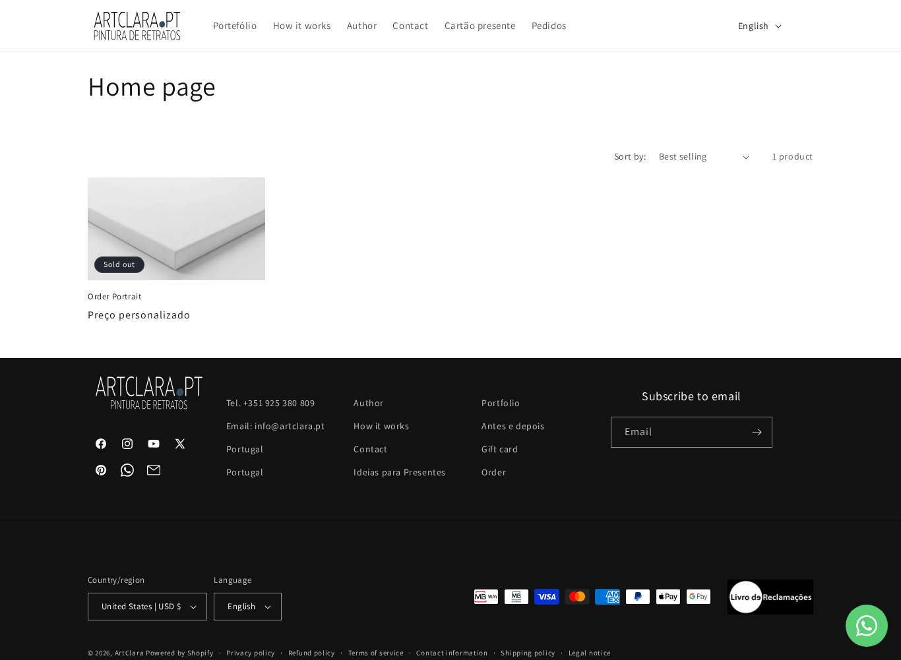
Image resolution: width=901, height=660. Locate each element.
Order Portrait (114, 296)
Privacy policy (250, 652)
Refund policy (311, 652)
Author (369, 403)
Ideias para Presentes (400, 472)
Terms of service (376, 652)
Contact (370, 449)
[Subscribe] (757, 432)
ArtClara (129, 652)
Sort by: (630, 156)
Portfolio (501, 403)
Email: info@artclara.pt (275, 426)
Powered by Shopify (180, 652)
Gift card (500, 449)
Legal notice (590, 652)
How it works (381, 426)
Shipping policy (528, 652)
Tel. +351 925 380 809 (270, 403)
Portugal (245, 449)
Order (494, 472)
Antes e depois (513, 426)
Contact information (451, 652)
